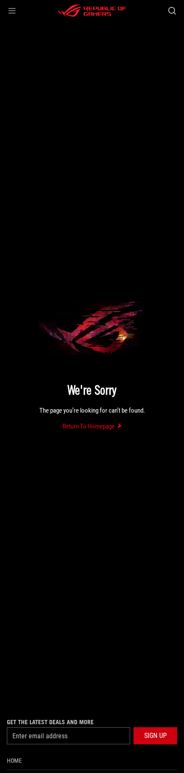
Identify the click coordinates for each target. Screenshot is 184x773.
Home (14, 760)
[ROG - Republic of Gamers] (92, 10)
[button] (12, 11)
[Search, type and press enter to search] (171, 10)
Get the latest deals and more (50, 722)
